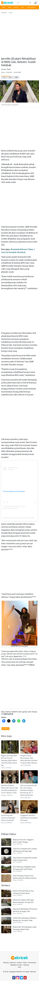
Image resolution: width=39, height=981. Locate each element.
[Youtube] (25, 977)
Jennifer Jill (5, 728)
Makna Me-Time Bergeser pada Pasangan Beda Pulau (24, 928)
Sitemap (26, 965)
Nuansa (16, 7)
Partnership (32, 963)
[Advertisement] (19, 34)
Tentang (5, 963)
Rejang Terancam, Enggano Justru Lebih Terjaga (23, 840)
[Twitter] (21, 977)
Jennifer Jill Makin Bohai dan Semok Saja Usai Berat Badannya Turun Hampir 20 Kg (9, 789)
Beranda (3, 12)
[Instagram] (17, 977)
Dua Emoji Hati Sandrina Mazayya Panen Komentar (8, 817)
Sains (22, 7)
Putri (9, 69)
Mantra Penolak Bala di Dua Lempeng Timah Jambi (23, 892)
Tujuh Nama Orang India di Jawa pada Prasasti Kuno (25, 859)
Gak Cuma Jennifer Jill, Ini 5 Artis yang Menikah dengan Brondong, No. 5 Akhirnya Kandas (28, 790)
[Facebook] (14, 977)
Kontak (19, 963)
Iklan (25, 963)
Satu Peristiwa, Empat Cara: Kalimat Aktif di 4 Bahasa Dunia (24, 877)
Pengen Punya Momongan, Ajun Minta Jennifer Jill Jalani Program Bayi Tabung (28, 759)
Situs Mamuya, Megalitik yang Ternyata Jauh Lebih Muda (24, 868)
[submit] (29, 2)
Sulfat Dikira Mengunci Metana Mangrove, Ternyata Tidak (24, 919)
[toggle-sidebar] (35, 2)
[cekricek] (19, 958)
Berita (3, 7)
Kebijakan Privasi (16, 965)
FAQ (19, 967)
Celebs (10, 12)
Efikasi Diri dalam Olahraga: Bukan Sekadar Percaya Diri (23, 901)
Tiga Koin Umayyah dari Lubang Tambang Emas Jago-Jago (25, 850)
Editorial (13, 963)
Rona (9, 7)
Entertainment (31, 7)
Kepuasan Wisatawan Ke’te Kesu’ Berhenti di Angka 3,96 (25, 910)
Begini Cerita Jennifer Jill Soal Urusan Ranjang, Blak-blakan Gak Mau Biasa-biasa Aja (9, 760)
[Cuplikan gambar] (10, 747)
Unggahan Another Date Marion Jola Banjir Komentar (29, 817)
